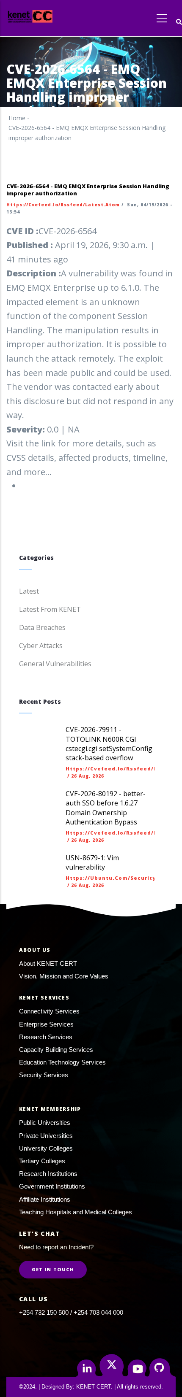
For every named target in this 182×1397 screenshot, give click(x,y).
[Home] (45, 16)
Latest (29, 591)
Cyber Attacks (41, 645)
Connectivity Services (49, 1011)
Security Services (43, 1074)
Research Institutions (48, 1173)
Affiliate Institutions (44, 1199)
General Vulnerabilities (55, 663)
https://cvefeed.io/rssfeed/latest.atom (63, 205)
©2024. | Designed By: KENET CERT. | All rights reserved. (91, 1386)
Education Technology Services (62, 1062)
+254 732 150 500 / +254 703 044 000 (71, 1312)
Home (16, 118)
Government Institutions (52, 1186)
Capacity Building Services (56, 1049)
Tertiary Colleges (42, 1161)
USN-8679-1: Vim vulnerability (92, 862)
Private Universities (46, 1135)
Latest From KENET (50, 609)
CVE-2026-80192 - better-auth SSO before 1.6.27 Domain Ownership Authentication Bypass (106, 808)
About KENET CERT (48, 963)
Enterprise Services (46, 1024)
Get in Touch (53, 1269)
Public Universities (44, 1122)
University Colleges (46, 1148)
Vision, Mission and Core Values (63, 976)
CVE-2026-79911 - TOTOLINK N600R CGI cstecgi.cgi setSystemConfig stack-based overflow (109, 743)
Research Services (45, 1036)
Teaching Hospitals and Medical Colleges (75, 1212)
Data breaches (42, 627)
